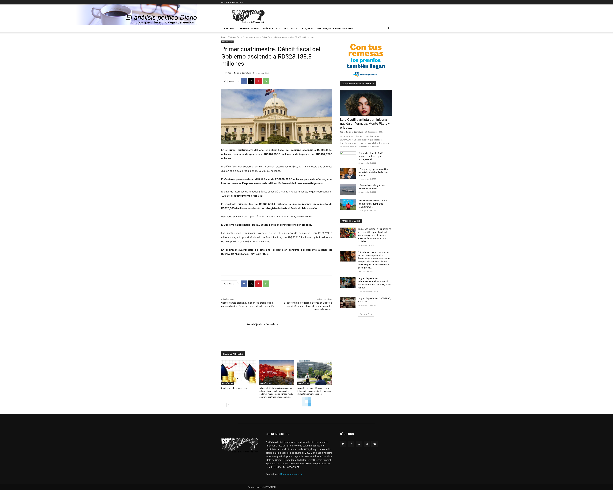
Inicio (223, 37)
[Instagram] (367, 444)
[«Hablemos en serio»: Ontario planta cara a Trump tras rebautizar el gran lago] (348, 204)
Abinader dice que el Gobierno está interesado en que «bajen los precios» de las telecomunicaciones (314, 391)
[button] (388, 28)
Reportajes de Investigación (335, 28)
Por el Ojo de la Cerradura (239, 73)
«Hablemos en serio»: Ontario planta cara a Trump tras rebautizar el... (373, 203)
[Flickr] (359, 444)
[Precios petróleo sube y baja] (238, 372)
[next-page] (228, 405)
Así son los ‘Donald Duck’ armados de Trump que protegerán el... (371, 156)
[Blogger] (343, 444)
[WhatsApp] (266, 81)
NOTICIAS (289, 28)
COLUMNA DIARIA (249, 28)
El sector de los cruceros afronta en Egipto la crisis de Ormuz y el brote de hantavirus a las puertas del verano (308, 306)
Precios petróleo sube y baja (234, 388)
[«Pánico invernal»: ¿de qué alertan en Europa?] (348, 189)
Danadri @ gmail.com (291, 473)
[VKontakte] (374, 444)
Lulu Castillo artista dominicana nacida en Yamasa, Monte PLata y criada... (365, 123)
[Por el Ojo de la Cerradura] (223, 72)
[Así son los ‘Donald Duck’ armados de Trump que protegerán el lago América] (348, 157)
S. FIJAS (306, 28)
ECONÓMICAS (234, 37)
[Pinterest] (258, 81)
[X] (251, 81)
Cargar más (364, 314)
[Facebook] (244, 81)
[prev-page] (223, 405)
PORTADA (228, 28)
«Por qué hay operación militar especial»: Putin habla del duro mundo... (374, 172)
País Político (271, 28)
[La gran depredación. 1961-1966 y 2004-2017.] (348, 302)
